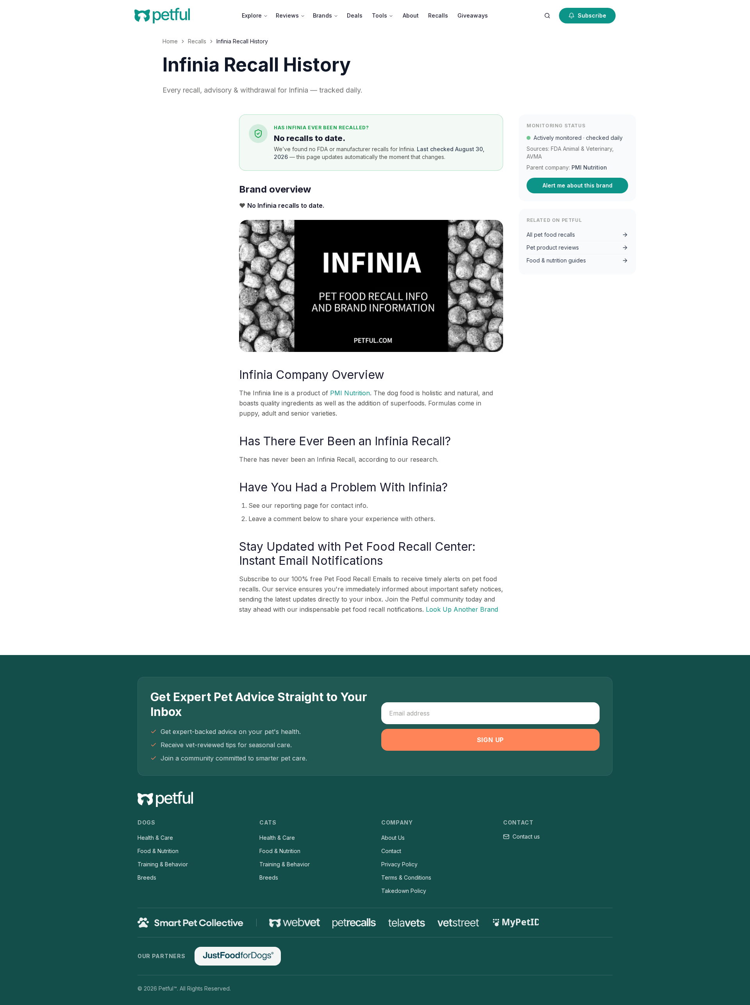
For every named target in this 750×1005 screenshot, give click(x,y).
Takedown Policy (403, 890)
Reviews (287, 15)
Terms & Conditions (406, 877)
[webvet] (294, 922)
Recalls (438, 15)
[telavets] (406, 923)
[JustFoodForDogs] (237, 956)
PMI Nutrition (350, 393)
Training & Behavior (163, 864)
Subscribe (592, 15)
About (411, 15)
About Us (393, 837)
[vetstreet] (458, 922)
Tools (379, 15)
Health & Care (155, 837)
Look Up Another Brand (462, 609)
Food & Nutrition (158, 851)
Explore (252, 15)
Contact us (526, 836)
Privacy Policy (399, 864)
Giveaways (472, 15)
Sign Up (490, 740)
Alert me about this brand (577, 185)
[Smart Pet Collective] (191, 923)
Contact (391, 851)
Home (170, 41)
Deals (354, 15)
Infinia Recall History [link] (242, 41)
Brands (322, 15)
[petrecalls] (354, 923)
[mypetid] (515, 922)
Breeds (147, 877)
